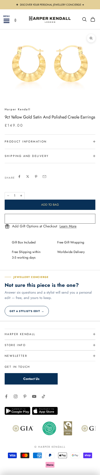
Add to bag (50, 204)
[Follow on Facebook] (6, 396)
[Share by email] (44, 176)
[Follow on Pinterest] (25, 396)
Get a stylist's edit (27, 311)
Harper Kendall (18, 109)
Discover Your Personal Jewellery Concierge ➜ (52, 5)
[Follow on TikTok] (43, 396)
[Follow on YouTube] (34, 396)
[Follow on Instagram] (15, 396)
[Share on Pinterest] (36, 176)
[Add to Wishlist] (50, 219)
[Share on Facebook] (19, 176)
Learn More (68, 226)
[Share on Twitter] (28, 176)
